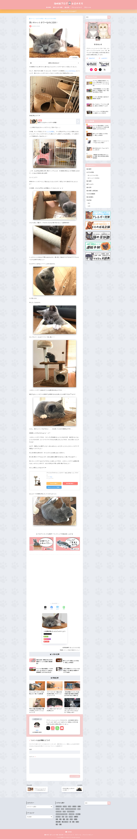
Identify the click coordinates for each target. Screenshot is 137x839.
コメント (32, 756)
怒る (67, 819)
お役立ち (74, 806)
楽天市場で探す (69, 483)
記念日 (77, 821)
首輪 (60, 824)
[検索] (109, 17)
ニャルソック (58, 811)
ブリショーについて (76, 7)
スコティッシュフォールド (71, 808)
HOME (49, 7)
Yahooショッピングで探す (54, 487)
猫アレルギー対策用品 (93, 178)
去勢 (89, 206)
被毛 (73, 821)
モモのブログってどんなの (68, 11)
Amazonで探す (53, 483)
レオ (66, 816)
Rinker (51, 476)
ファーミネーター (70, 811)
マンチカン (58, 816)
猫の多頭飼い (90, 197)
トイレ (79, 808)
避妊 (89, 203)
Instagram (53, 730)
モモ (63, 816)
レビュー (77, 650)
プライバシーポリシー (87, 834)
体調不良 (76, 816)
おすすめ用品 (90, 172)
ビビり (64, 811)
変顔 (60, 819)
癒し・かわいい (65, 821)
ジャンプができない (70, 71)
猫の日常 (67, 7)
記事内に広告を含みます (53, 63)
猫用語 (75, 819)
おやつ (69, 806)
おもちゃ (65, 806)
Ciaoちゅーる (58, 806)
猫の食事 (89, 181)
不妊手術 (89, 200)
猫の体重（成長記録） (93, 190)
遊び (57, 824)
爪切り (71, 819)
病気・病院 (58, 821)
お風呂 (79, 806)
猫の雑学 (89, 169)
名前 (30, 749)
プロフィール (87, 7)
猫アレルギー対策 (57, 7)
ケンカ (62, 808)
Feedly (57, 730)
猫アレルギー (90, 184)
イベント (57, 808)
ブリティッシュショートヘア (61, 814)
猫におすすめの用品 (75, 647)
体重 (57, 819)
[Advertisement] (41, 568)
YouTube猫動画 (91, 194)
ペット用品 (67, 650)
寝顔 (73, 650)
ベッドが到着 (50, 131)
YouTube (61, 730)
